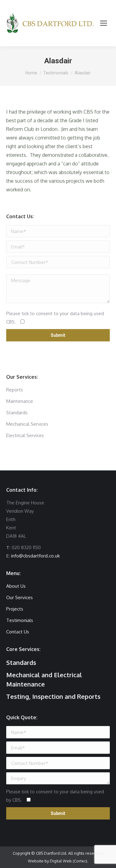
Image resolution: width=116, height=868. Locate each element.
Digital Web (61, 860)
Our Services (19, 597)
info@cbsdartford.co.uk (35, 556)
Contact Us (17, 632)
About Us (16, 586)
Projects (14, 609)
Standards (21, 662)
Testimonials (19, 620)
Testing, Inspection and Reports (53, 696)
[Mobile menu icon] (103, 23)
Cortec (80, 860)
